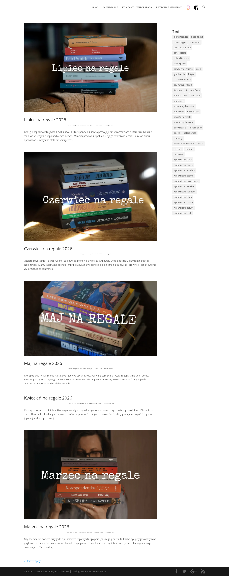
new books (179, 101)
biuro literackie (181, 36)
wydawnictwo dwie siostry (186, 181)
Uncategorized (108, 125)
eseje (198, 69)
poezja (177, 132)
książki (191, 74)
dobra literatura (181, 58)
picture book (196, 127)
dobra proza (180, 63)
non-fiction (179, 111)
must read (196, 95)
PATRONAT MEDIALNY (169, 7)
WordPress (99, 571)
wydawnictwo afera (183, 159)
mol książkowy (180, 95)
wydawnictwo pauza (183, 202)
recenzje (178, 149)
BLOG (95, 7)
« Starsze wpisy (32, 561)
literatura (178, 90)
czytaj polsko (180, 52)
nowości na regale (182, 117)
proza (200, 143)
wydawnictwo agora (183, 165)
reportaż (189, 149)
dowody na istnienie (183, 69)
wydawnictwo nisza (183, 197)
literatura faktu (193, 90)
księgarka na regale (183, 84)
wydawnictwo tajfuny (183, 207)
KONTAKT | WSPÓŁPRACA (137, 7)
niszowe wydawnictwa (184, 106)
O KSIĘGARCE (110, 7)
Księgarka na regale (86, 125)
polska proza (190, 132)
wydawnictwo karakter (184, 186)
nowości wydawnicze (183, 122)
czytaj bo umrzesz (182, 47)
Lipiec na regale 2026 (45, 120)
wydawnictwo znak (182, 213)
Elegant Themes (59, 571)
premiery (178, 138)
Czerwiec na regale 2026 (48, 249)
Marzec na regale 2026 (46, 527)
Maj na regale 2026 (43, 363)
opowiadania (180, 127)
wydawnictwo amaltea (184, 170)
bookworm (195, 42)
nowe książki (193, 111)
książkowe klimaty (182, 79)
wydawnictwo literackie (184, 191)
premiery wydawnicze (184, 143)
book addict (197, 36)
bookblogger (180, 42)
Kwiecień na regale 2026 (48, 398)
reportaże (178, 154)
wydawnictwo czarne (183, 175)
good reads (179, 74)
